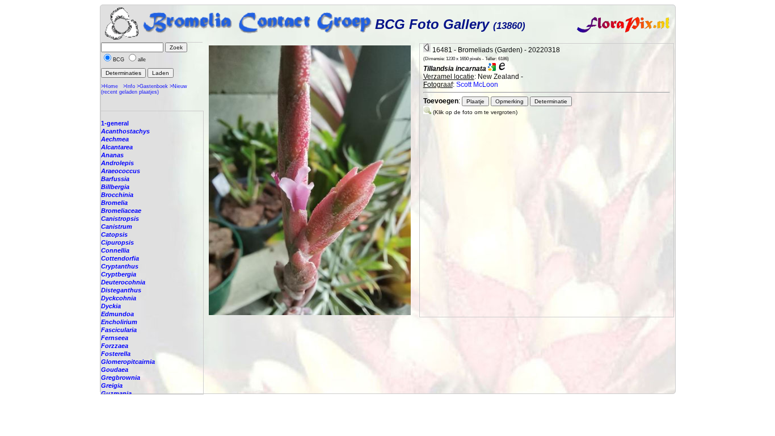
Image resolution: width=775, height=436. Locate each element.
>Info (129, 86)
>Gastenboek (152, 86)
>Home (109, 86)
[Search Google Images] (492, 69)
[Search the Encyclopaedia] (502, 69)
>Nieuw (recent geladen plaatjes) (144, 89)
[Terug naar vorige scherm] (427, 50)
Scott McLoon (477, 85)
